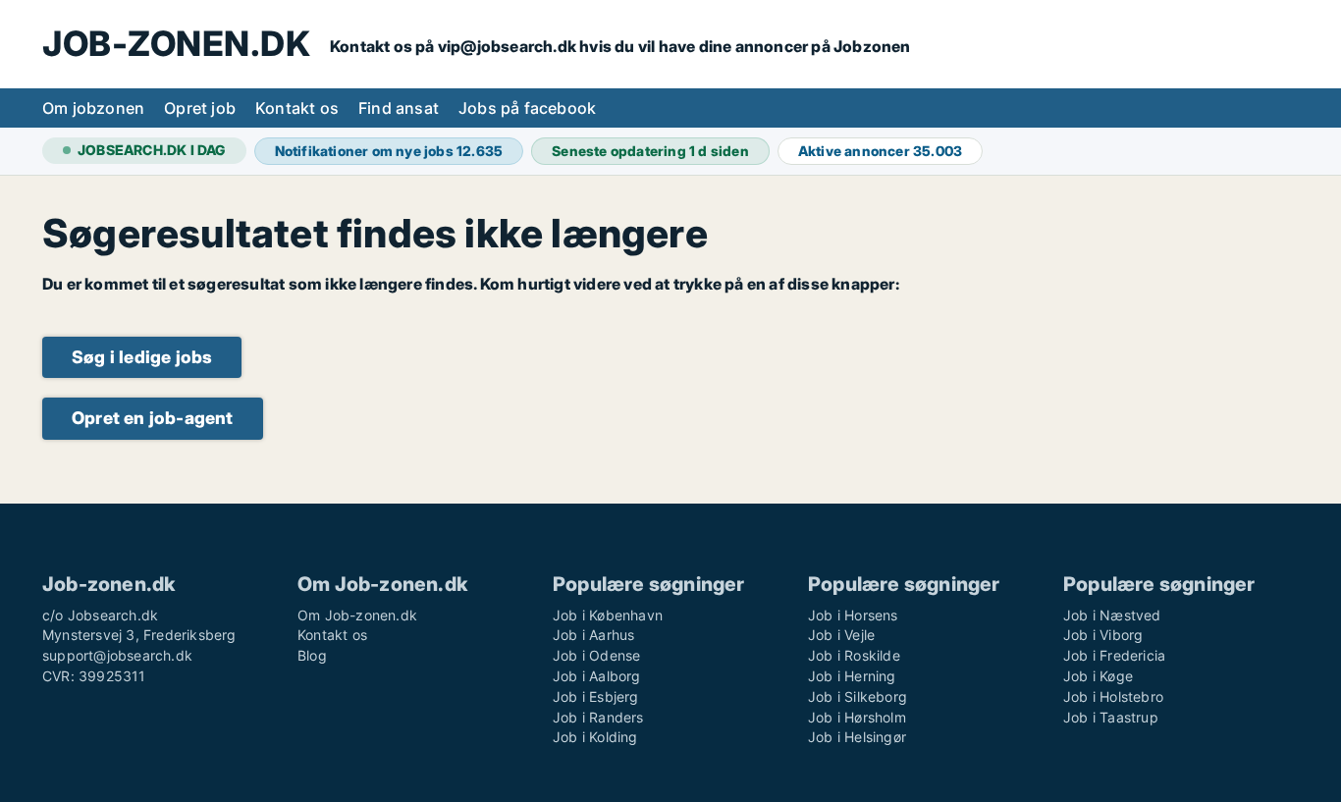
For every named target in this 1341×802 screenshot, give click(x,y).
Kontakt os (297, 108)
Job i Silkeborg (857, 696)
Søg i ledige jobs (142, 357)
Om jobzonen (93, 108)
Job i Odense (596, 655)
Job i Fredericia (1114, 655)
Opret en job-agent (153, 417)
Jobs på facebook (527, 108)
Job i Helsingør (857, 736)
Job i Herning (852, 676)
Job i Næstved (1112, 615)
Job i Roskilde (854, 655)
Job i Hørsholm (857, 717)
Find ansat (398, 108)
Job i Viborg (1103, 634)
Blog (312, 655)
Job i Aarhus (593, 634)
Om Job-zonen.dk (357, 615)
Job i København (608, 615)
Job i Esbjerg (596, 696)
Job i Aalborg (597, 676)
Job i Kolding (595, 736)
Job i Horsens (853, 615)
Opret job (200, 108)
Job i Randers (598, 717)
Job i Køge (1098, 676)
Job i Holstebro (1113, 696)
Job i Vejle (841, 634)
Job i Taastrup (1110, 717)
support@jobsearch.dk (117, 655)
